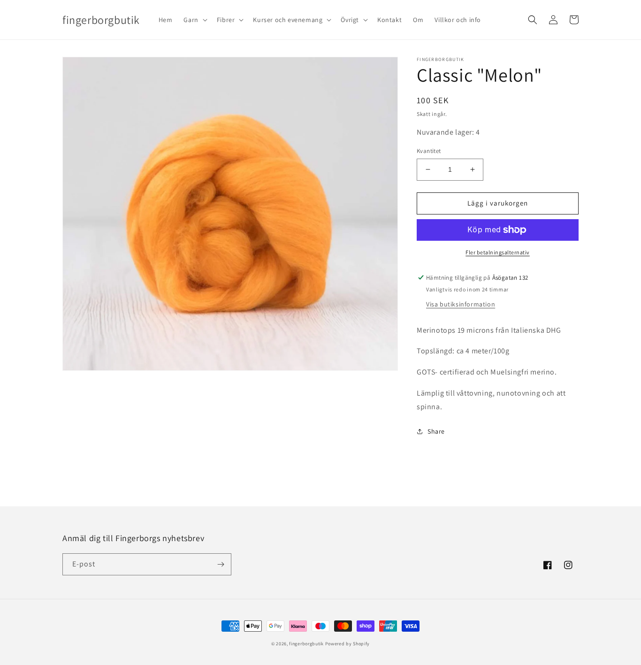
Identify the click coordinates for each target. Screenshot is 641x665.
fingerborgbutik (306, 644)
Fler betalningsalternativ (497, 252)
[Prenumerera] (220, 564)
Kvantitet (429, 151)
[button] (194, 20)
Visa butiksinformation (460, 304)
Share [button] (436, 431)
